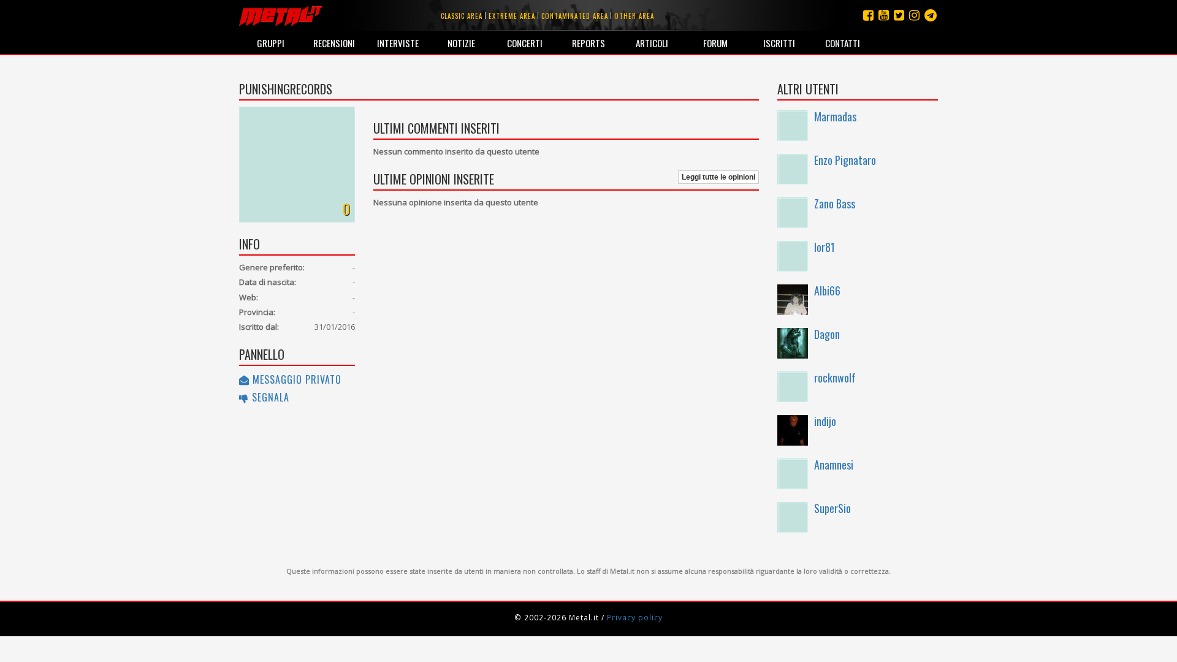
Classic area (461, 16)
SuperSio (832, 508)
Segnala (269, 397)
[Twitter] (899, 15)
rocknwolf (835, 378)
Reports (588, 43)
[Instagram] (930, 15)
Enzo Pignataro (845, 160)
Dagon (827, 334)
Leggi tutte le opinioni (718, 177)
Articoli (652, 43)
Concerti (525, 43)
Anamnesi (833, 465)
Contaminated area (574, 16)
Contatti (842, 43)
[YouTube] (883, 15)
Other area (634, 16)
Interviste (398, 43)
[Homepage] (280, 15)
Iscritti (779, 43)
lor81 (824, 247)
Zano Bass (834, 203)
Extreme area (512, 16)
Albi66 (827, 291)
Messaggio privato (295, 379)
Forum (715, 43)
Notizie (461, 43)
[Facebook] (868, 15)
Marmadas (835, 116)
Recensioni (334, 43)
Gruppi (270, 43)
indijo (825, 421)
